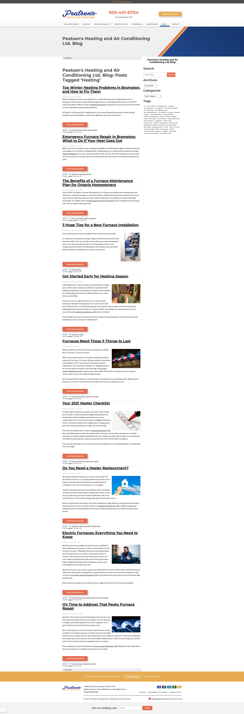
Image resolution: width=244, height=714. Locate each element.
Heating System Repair (150, 125)
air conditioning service (151, 112)
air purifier (170, 112)
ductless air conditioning (151, 116)
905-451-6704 (124, 12)
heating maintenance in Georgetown (100, 201)
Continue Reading (75, 125)
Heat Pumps (147, 127)
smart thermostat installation (152, 131)
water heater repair (165, 133)
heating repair (163, 123)
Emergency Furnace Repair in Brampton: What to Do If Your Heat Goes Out (99, 139)
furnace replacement (174, 118)
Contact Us (132, 677)
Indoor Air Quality (149, 129)
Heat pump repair (171, 125)
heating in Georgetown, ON (85, 312)
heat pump (162, 125)
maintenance (92, 218)
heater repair (81, 461)
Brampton (74, 130)
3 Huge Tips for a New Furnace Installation (100, 225)
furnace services (149, 121)
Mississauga (164, 129)
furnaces (83, 396)
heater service (90, 396)
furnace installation (171, 116)
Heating (85, 130)
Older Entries (68, 58)
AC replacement (149, 108)
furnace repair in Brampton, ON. (105, 646)
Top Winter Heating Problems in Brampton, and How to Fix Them (101, 89)
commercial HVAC (168, 114)
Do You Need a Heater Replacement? (95, 468)
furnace (80, 130)
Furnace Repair (82, 174)
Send (147, 708)
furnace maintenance (150, 118)
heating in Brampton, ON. (101, 430)
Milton (157, 129)
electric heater (91, 597)
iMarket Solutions (156, 699)
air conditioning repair (161, 110)
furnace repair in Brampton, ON (85, 575)
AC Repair (171, 106)
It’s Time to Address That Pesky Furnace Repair (98, 606)
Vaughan (79, 269)
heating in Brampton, (98, 105)
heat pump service (157, 127)
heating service (96, 526)
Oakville (171, 129)
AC (145, 106)
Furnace (70, 220)
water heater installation (151, 133)
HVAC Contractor (174, 127)
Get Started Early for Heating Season (95, 276)
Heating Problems (92, 130)
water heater (173, 131)
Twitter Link (65, 130)
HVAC (166, 127)
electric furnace (82, 597)
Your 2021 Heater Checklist (86, 403)
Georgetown (79, 218)
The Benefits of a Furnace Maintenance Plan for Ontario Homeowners (97, 183)
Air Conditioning (149, 110)
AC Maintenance (162, 106)
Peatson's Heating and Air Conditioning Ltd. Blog (162, 61)
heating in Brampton (70, 154)
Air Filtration (162, 112)
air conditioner (159, 108)
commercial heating (155, 114)
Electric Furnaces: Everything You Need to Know (100, 535)
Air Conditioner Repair (171, 108)
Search (171, 74)
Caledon (146, 114)
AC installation (151, 106)
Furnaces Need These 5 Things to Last (96, 341)
